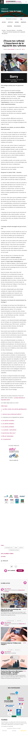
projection (17, 649)
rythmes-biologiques (14, 550)
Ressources (17, 26)
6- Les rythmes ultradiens (7, 426)
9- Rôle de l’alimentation (7, 436)
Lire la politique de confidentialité (7, 726)
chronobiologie (8, 547)
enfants (21, 547)
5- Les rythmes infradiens (7, 423)
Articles (10, 22)
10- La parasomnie (6, 439)
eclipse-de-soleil (10, 620)
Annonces (23, 22)
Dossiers (9, 26)
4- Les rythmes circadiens (7, 420)
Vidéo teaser (4, 406)
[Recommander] (15, 566)
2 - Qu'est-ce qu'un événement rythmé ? (11, 414)
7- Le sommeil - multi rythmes (8, 430)
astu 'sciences (11, 49)
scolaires (10, 649)
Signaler (5, 561)
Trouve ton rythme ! (12, 11)
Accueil (4, 22)
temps (16, 547)
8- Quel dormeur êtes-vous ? (8, 433)
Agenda (17, 22)
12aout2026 (19, 620)
